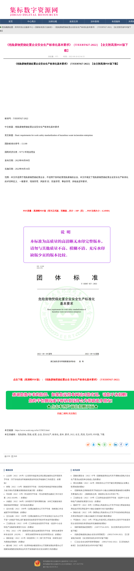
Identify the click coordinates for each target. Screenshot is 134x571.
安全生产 (47, 434)
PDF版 (96, 434)
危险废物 (22, 434)
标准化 (55, 434)
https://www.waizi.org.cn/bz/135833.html (32, 430)
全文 (77, 434)
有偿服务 (116, 21)
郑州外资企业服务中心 (24, 27)
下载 (102, 434)
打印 (8, 456)
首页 (11, 21)
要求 (67, 434)
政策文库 (74, 21)
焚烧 (29, 434)
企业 (40, 434)
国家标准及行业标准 (43, 27)
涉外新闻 (95, 21)
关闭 (15, 456)
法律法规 (53, 21)
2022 (72, 434)
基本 (62, 434)
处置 (34, 434)
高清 (83, 434)
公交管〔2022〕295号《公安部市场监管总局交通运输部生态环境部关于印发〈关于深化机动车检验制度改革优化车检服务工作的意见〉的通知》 (33, 479)
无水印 (89, 434)
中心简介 (31, 21)
